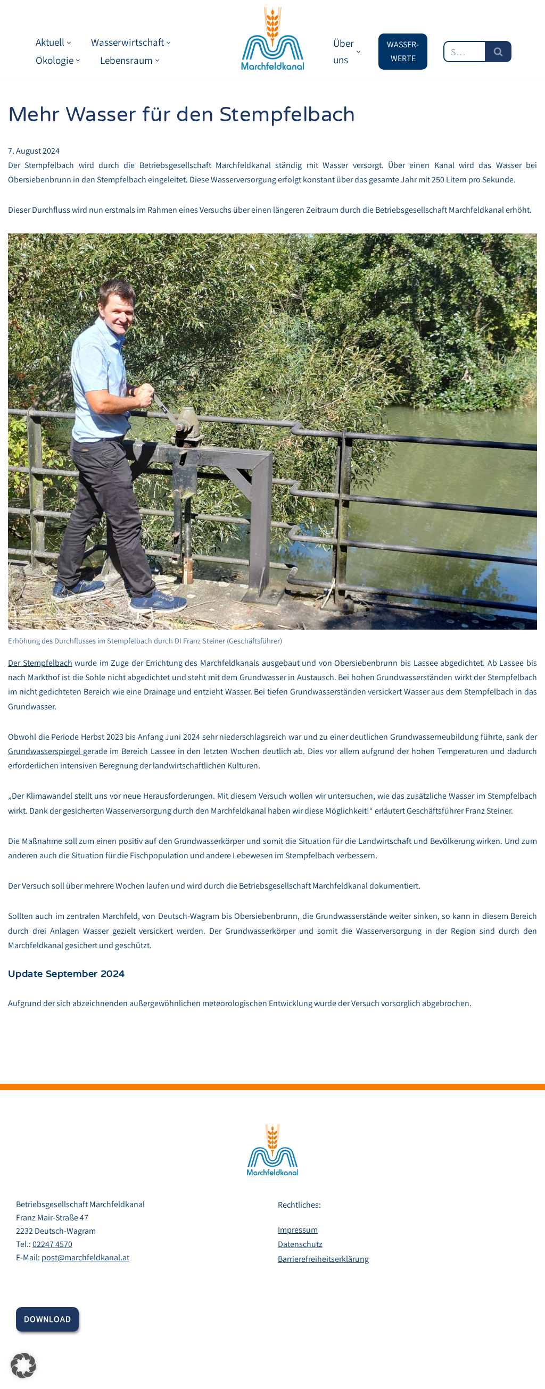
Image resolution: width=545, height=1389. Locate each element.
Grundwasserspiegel (45, 751)
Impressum (298, 1229)
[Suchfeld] (498, 51)
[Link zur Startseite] (272, 38)
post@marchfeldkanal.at (85, 1257)
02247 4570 (52, 1244)
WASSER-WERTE (403, 51)
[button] (69, 43)
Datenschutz (300, 1244)
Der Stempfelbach (40, 662)
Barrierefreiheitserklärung (323, 1259)
